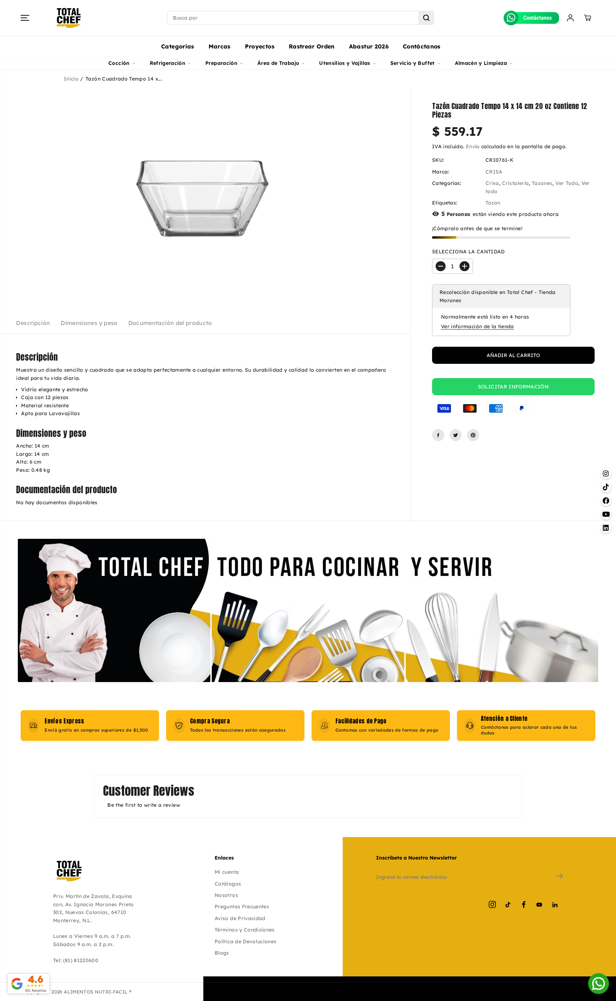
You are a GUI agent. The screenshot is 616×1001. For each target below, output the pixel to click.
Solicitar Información (513, 386)
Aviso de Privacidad (240, 918)
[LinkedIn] (555, 904)
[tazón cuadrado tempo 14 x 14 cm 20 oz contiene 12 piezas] (205, 194)
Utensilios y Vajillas (344, 63)
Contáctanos (422, 46)
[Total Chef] (69, 18)
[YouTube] (539, 904)
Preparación (221, 63)
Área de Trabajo (278, 63)
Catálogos (228, 884)
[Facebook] (438, 435)
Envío (473, 146)
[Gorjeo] (456, 435)
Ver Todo (566, 183)
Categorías (177, 46)
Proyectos (259, 46)
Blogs (222, 953)
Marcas (220, 46)
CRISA (494, 171)
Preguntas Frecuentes (242, 906)
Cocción (118, 63)
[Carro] (587, 18)
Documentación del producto (170, 322)
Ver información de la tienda (477, 326)
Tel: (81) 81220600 (75, 960)
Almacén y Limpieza (481, 63)
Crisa (492, 183)
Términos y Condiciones (245, 930)
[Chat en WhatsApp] (598, 983)
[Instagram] (492, 904)
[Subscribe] (559, 877)
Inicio (71, 79)
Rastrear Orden (312, 46)
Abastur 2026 (369, 46)
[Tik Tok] (508, 904)
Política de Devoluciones (245, 941)
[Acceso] (570, 18)
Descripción (33, 322)
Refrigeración (168, 63)
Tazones (542, 183)
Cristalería (515, 183)
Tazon (493, 203)
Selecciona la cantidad (468, 251)
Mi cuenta (227, 872)
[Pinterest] (473, 435)
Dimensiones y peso (89, 322)
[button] (25, 18)
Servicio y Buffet (412, 63)
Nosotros (226, 895)
